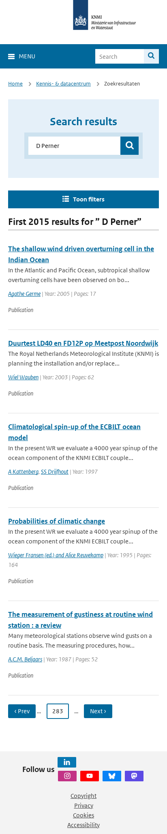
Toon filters (89, 199)
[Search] (151, 56)
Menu (27, 56)
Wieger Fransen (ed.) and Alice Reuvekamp (55, 555)
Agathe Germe (24, 293)
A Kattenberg (23, 471)
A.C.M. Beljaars (25, 659)
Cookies (83, 815)
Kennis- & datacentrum (63, 83)
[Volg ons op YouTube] (90, 776)
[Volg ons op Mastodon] (134, 776)
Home (15, 83)
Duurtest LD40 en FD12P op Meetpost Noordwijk (83, 343)
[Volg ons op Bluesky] (112, 776)
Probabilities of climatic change (56, 521)
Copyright (83, 796)
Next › (98, 711)
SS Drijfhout (55, 471)
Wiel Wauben (23, 377)
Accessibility (83, 825)
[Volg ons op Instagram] (67, 776)
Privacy (83, 805)
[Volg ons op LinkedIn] (67, 762)
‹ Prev (22, 711)
